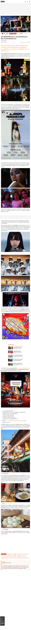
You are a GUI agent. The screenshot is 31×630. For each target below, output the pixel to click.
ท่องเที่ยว (19, 554)
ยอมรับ (2, 623)
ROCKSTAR (14, 557)
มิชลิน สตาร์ (3, 557)
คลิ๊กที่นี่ (12, 410)
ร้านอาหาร (26, 554)
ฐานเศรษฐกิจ (14, 554)
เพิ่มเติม (3, 621)
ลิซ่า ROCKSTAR (20, 557)
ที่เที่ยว (7, 557)
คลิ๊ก (24, 412)
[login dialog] (29, 1)
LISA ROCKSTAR (26, 557)
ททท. (22, 554)
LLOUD (11, 557)
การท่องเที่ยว (9, 554)
